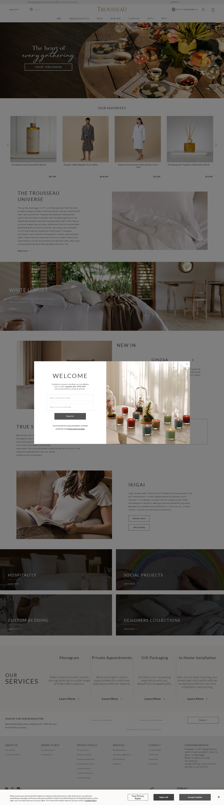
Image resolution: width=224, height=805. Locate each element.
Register (70, 416)
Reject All (163, 797)
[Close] (218, 797)
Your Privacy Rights (138, 797)
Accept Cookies (195, 797)
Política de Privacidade (76, 429)
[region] (112, 797)
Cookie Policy (91, 800)
